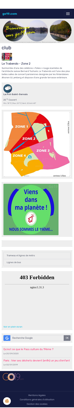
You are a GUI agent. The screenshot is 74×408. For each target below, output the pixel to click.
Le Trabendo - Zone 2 (16, 63)
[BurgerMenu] (68, 13)
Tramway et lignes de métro (21, 255)
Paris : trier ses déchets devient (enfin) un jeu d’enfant (36, 360)
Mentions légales (37, 395)
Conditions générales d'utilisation (37, 399)
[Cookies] (7, 401)
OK (67, 338)
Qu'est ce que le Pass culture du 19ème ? (28, 349)
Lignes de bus (14, 262)
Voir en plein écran (12, 327)
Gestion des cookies (37, 404)
